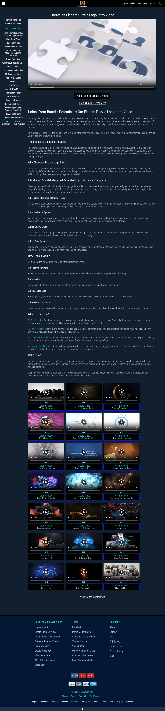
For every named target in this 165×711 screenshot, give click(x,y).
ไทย (104, 701)
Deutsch (74, 701)
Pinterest (82, 675)
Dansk (96, 701)
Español (55, 701)
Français (44, 701)
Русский (129, 701)
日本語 (120, 701)
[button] (46, 393)
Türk (111, 701)
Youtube (90, 675)
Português (86, 701)
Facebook (75, 675)
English (35, 701)
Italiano (65, 701)
